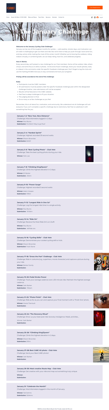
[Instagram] (95, 17)
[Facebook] (92, 17)
